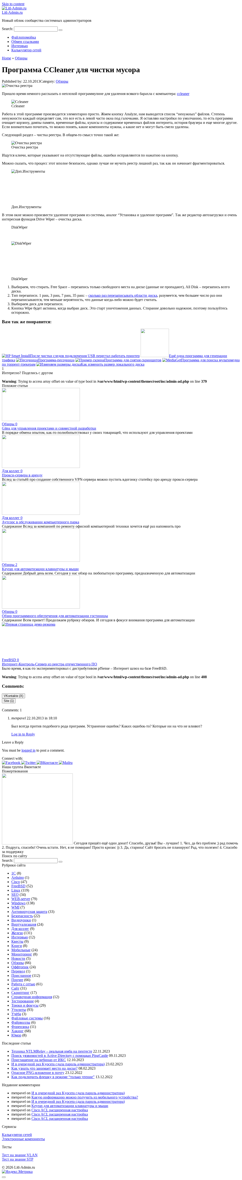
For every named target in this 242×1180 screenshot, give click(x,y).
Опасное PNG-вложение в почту (37, 1073)
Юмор (16, 1035)
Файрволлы (20, 1022)
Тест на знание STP (17, 1159)
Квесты (17, 941)
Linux (15, 890)
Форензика (20, 1027)
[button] (11, 763)
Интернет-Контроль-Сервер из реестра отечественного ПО (49, 664)
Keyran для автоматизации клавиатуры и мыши (40, 569)
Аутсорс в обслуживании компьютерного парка (40, 522)
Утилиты (18, 1010)
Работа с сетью (23, 984)
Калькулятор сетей (26, 50)
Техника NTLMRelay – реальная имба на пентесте (51, 1051)
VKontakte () (13, 696)
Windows (18, 903)
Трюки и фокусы (25, 1005)
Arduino (17, 877)
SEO (15, 895)
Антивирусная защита (29, 912)
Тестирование (22, 1001)
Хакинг (17, 1031)
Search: (8, 29)
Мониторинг (21, 954)
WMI (15, 907)
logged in (28, 750)
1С (13, 873)
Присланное (21, 976)
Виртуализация (23, 924)
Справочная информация (31, 997)
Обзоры (62, 81)
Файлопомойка (23, 37)
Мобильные (20, 950)
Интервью (19, 46)
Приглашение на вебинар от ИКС (38, 1060)
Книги (16, 946)
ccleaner (183, 94)
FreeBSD (18, 886)
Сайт (15, 988)
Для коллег (20, 929)
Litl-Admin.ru (12, 12)
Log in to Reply (23, 734)
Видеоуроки (21, 920)
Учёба (16, 1014)
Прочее (17, 980)
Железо (17, 933)
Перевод (18, 971)
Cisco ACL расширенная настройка (59, 1110)
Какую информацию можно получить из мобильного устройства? (84, 1097)
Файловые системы (27, 1018)
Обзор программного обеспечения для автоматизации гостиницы (55, 616)
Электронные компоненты (23, 1139)
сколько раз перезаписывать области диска (122, 295)
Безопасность (22, 916)
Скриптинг (20, 993)
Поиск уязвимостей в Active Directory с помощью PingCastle (59, 1056)
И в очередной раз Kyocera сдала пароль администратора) (58, 1064)
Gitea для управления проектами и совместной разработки (49, 428)
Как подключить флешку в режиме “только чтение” (53, 1077)
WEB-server (20, 899)
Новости (18, 958)
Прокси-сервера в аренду (22, 475)
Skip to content (13, 4)
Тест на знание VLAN (20, 1155)
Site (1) (9, 701)
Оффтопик (20, 967)
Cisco (15, 882)
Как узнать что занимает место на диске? (44, 1068)
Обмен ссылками (25, 42)
